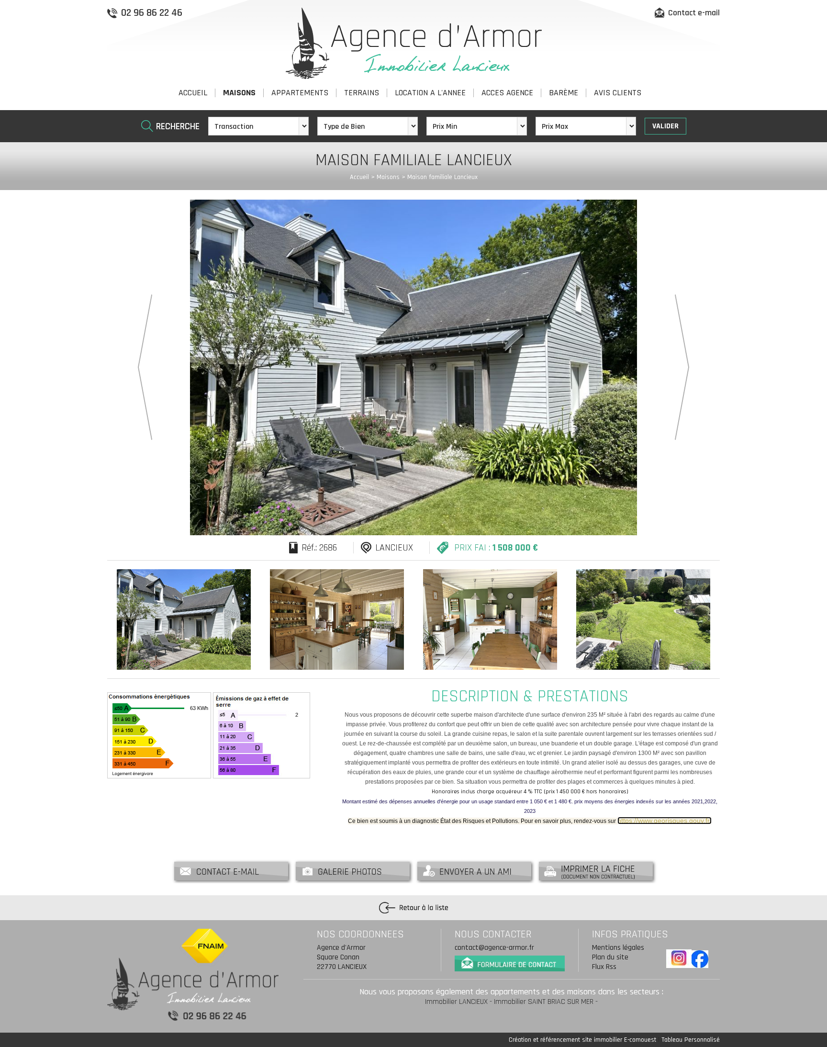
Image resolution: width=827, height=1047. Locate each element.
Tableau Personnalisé (690, 1040)
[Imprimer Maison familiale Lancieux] (596, 871)
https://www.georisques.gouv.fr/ (664, 820)
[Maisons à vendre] (413, 907)
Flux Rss (604, 967)
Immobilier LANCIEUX (456, 1002)
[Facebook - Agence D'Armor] (699, 959)
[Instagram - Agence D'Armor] (679, 958)
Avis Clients (617, 92)
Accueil (193, 92)
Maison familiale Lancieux (442, 177)
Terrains (361, 92)
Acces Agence (507, 92)
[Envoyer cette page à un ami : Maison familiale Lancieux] (474, 871)
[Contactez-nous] (510, 962)
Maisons (239, 92)
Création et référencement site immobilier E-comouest (582, 1040)
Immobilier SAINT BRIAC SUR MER (543, 1002)
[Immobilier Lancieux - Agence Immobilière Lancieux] (414, 42)
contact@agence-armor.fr (494, 948)
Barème (563, 92)
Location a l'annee (430, 92)
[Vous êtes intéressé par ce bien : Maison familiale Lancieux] (231, 871)
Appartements (299, 92)
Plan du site (610, 957)
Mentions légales (618, 948)
